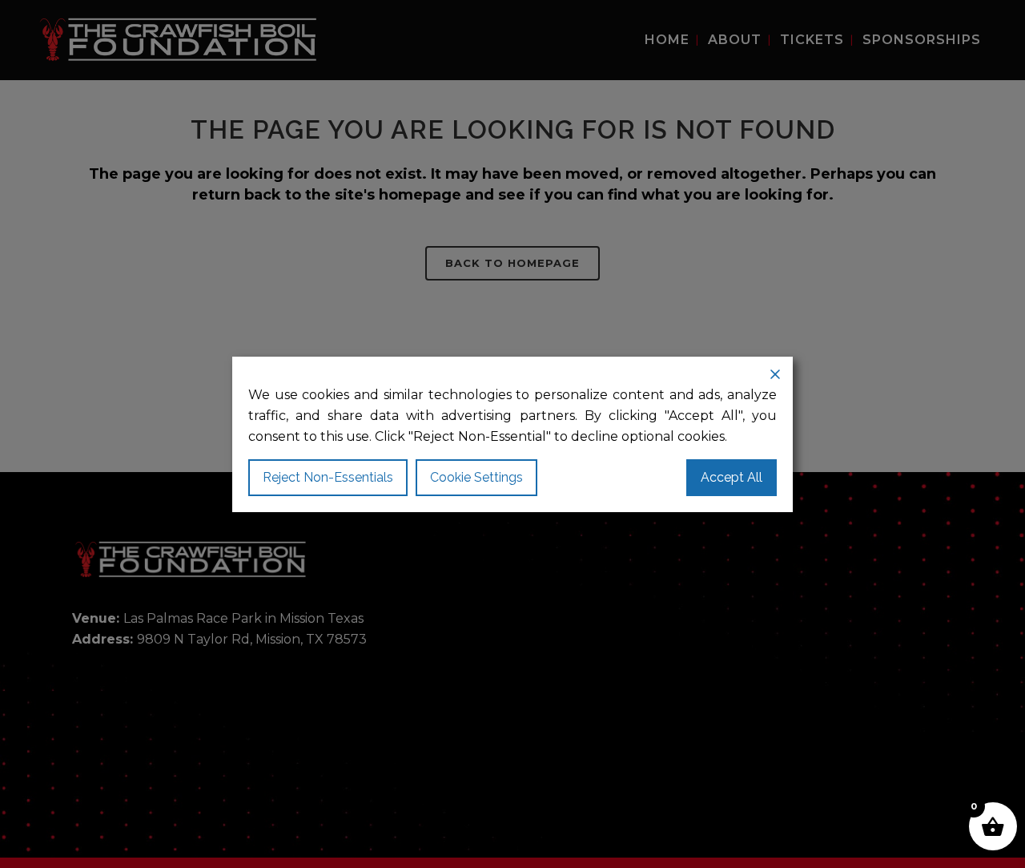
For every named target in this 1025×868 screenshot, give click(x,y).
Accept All (731, 477)
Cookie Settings (476, 477)
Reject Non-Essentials (328, 477)
